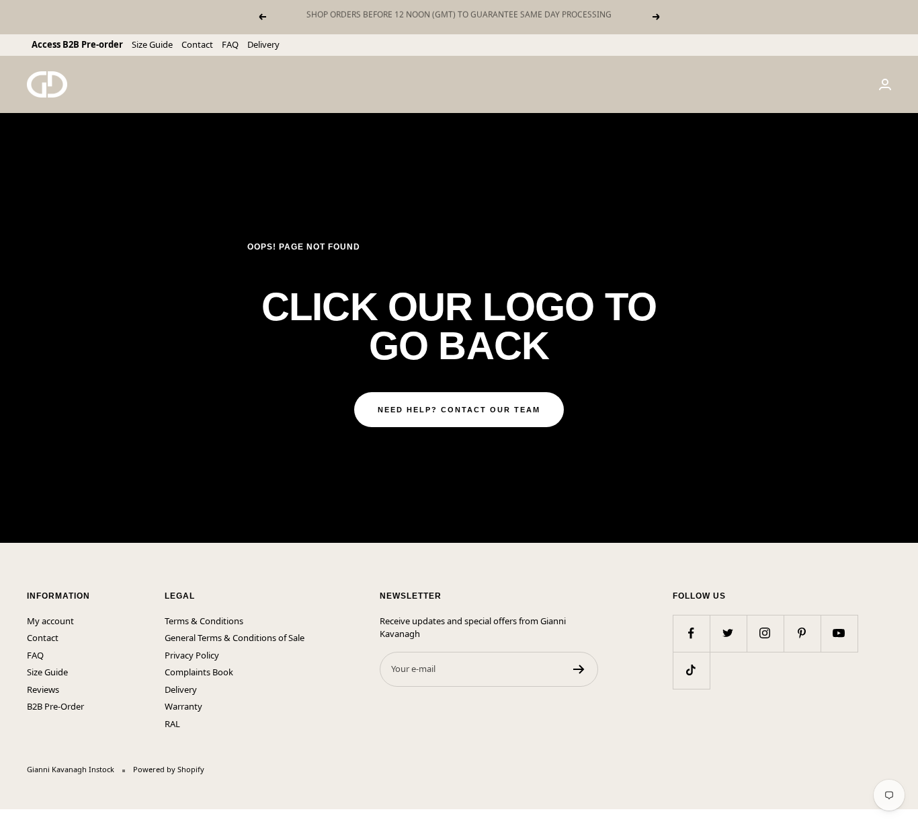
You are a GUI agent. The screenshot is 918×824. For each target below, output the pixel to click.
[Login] (885, 84)
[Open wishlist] (10, 816)
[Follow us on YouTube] (839, 633)
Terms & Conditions (204, 621)
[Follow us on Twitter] (728, 633)
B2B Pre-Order (55, 706)
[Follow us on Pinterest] (802, 633)
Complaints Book (199, 672)
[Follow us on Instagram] (765, 633)
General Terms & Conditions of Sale (234, 638)
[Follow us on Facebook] (691, 633)
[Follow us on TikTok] (691, 670)
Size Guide (152, 44)
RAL (172, 724)
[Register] (579, 669)
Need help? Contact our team (459, 410)
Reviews (43, 689)
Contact (197, 44)
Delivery (263, 44)
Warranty (183, 706)
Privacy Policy (192, 655)
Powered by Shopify (168, 769)
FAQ (230, 44)
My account (50, 621)
